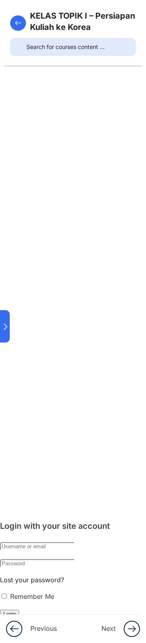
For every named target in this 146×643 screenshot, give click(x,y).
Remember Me (31, 596)
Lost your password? (32, 580)
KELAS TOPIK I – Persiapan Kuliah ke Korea (82, 21)
